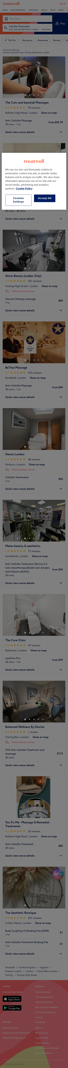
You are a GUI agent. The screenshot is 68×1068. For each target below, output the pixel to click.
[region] (34, 181)
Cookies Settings (18, 200)
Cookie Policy (24, 188)
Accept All (44, 198)
